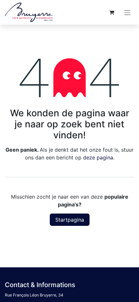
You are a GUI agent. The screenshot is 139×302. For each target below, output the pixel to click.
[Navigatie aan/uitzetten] (127, 12)
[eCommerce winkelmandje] (111, 12)
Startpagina (69, 219)
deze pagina (98, 157)
